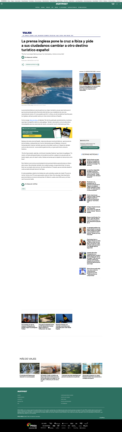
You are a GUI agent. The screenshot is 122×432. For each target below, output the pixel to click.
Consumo (32, 35)
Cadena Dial (69, 426)
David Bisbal (95, 1)
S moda (70, 428)
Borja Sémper (59, 1)
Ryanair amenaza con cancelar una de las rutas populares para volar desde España (63, 327)
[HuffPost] (22, 391)
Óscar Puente (53, 1)
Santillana (58, 423)
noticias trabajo (72, 7)
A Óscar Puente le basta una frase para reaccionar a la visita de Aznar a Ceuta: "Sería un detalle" (93, 209)
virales (48, 7)
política (37, 7)
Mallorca (105, 1)
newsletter (20, 401)
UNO (54, 426)
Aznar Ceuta (17, 1)
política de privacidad (66, 401)
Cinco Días (64, 426)
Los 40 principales (51, 423)
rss (18, 403)
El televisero (63, 7)
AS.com (76, 423)
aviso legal (63, 399)
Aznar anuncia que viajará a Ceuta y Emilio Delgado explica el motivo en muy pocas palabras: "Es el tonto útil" (93, 198)
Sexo (72, 35)
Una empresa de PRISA (32, 425)
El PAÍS (45, 423)
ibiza (23, 188)
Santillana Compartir (65, 423)
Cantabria (118, 1)
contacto (20, 399)
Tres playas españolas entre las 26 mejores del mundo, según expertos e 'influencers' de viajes (46, 327)
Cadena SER (72, 423)
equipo (19, 395)
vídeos (56, 7)
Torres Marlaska (25, 1)
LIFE (52, 7)
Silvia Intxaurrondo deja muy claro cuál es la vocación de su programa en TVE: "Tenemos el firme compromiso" (93, 272)
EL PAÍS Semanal (75, 426)
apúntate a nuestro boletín (90, 147)
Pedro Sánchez (46, 1)
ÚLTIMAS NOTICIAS (82, 7)
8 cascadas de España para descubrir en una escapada (27, 376)
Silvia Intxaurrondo (87, 1)
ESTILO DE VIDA (52, 35)
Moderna (51, 428)
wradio (58, 426)
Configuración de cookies (67, 395)
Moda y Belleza (67, 35)
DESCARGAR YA (32, 135)
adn (81, 423)
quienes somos (21, 397)
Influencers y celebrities (43, 35)
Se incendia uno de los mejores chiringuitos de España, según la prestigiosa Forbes (29, 327)
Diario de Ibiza (33, 120)
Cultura (61, 35)
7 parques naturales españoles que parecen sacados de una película (71, 376)
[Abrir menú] (2, 4)
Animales (27, 35)
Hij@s (57, 35)
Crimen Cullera (112, 1)
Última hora (113, 4)
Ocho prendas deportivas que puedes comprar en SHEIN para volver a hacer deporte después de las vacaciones (89, 88)
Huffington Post (46, 426)
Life (23, 35)
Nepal (12, 1)
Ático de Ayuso (38, 1)
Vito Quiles (31, 1)
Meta (9, 1)
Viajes (27, 32)
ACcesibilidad (64, 403)
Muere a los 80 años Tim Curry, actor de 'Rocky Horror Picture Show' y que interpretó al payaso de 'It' (93, 220)
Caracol (86, 423)
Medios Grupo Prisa (32, 428)
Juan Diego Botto (79, 1)
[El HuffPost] (62, 4)
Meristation (83, 428)
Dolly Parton (71, 1)
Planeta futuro (80, 426)
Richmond (44, 428)
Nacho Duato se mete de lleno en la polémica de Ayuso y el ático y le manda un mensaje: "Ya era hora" (93, 162)
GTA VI (100, 1)
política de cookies (65, 397)
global (43, 7)
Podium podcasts (58, 428)
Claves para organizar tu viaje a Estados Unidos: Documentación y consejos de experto (92, 377)
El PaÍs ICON (64, 428)
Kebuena (85, 426)
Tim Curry (66, 1)
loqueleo (76, 428)
